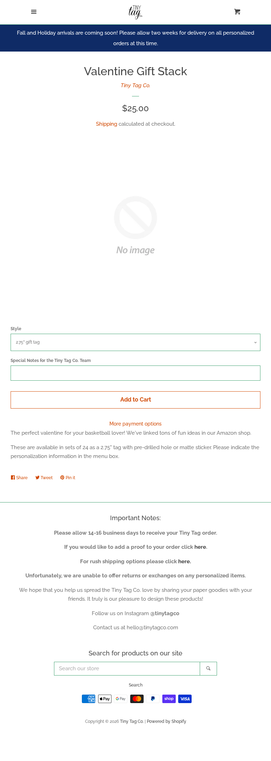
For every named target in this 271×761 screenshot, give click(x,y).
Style (16, 328)
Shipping (106, 124)
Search (136, 685)
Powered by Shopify (166, 721)
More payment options (135, 424)
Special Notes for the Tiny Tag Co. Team (51, 360)
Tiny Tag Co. (135, 85)
